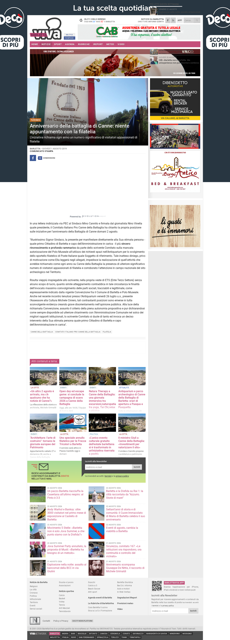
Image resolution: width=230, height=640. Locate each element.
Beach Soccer (94, 588)
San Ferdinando (86, 637)
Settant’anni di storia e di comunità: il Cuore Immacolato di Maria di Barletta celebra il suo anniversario (125, 514)
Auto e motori (123, 588)
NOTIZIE (46, 44)
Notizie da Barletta (38, 582)
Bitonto (93, 634)
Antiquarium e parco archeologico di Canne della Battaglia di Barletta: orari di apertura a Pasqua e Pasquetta (131, 399)
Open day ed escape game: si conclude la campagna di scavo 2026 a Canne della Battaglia (71, 398)
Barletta (54, 634)
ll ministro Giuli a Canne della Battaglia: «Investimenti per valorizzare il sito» (131, 442)
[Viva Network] (38, 634)
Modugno (187, 634)
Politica (33, 596)
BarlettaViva (46, 27)
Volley (61, 601)
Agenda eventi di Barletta (100, 597)
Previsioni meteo (125, 603)
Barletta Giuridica (125, 582)
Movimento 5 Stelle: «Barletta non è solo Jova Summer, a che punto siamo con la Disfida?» (65, 531)
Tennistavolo (65, 611)
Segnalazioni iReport (127, 597)
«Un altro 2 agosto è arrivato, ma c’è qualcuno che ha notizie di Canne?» (42, 396)
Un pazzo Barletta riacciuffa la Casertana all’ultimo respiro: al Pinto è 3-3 (65, 494)
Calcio (62, 595)
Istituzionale (35, 599)
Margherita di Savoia (156, 634)
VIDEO (121, 44)
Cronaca (34, 592)
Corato (126, 634)
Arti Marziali (64, 608)
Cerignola (115, 634)
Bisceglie (82, 634)
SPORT (58, 44)
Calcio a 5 (92, 585)
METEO (110, 44)
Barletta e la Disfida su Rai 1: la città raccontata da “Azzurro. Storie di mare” (124, 494)
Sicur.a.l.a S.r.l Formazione (100, 610)
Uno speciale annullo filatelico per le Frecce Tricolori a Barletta (72, 441)
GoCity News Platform (82, 621)
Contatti (46, 621)
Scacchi (91, 582)
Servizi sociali (36, 608)
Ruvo (73, 637)
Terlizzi (115, 637)
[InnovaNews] (35, 624)
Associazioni (65, 585)
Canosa (103, 634)
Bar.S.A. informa (124, 585)
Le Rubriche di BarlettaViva (101, 603)
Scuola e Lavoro (66, 582)
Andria (65, 634)
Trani (124, 637)
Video (120, 609)
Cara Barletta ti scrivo (98, 607)
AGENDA (70, 44)
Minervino (175, 634)
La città (33, 589)
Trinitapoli (134, 637)
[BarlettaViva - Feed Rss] (173, 20)
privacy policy (122, 476)
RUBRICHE (84, 44)
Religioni (34, 586)
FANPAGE (69, 38)
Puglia (65, 637)
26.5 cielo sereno (99, 20)
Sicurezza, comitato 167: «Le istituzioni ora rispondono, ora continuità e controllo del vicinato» (123, 551)
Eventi (32, 605)
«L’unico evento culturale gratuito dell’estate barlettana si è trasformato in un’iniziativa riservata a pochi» (101, 445)
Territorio (34, 602)
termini (108, 476)
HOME (34, 44)
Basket (62, 598)
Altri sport (92, 592)
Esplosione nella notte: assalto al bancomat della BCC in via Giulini (66, 568)
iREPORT (98, 44)
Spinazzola (102, 637)
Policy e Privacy (60, 621)
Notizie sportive (66, 591)
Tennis (62, 605)
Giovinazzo (138, 634)
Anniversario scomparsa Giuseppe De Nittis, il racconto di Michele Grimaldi (125, 568)
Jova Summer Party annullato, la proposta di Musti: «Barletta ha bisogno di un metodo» (66, 550)
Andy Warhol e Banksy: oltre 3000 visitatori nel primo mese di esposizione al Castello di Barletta (66, 514)
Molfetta (55, 637)
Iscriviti (137, 467)
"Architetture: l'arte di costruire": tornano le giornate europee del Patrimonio (42, 442)
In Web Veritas (123, 592)
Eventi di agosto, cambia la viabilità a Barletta (122, 529)
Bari (73, 634)
